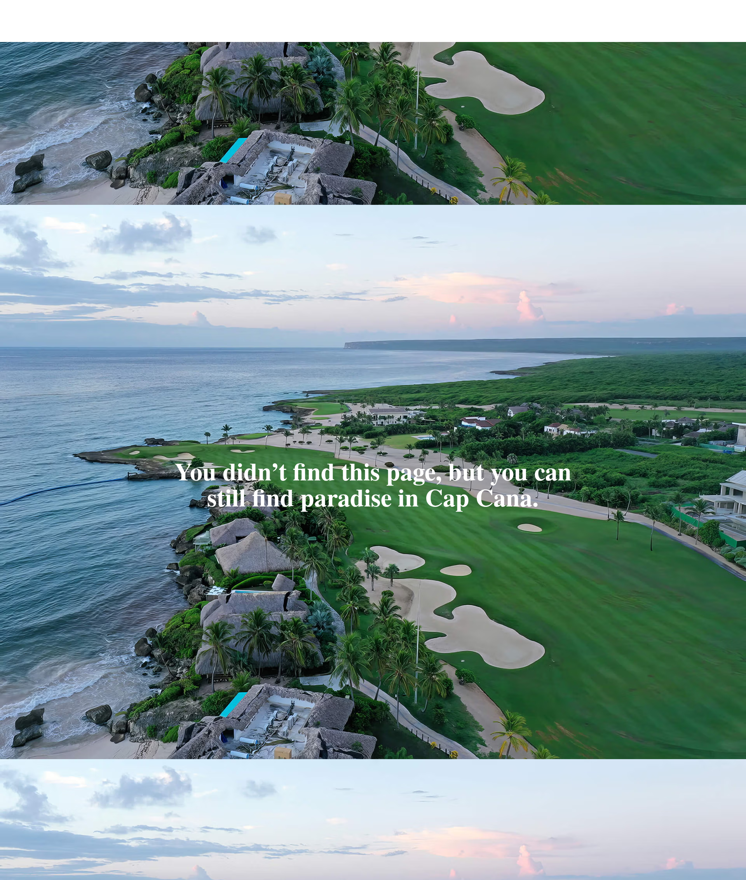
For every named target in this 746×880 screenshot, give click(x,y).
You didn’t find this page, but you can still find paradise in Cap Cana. (373, 483)
